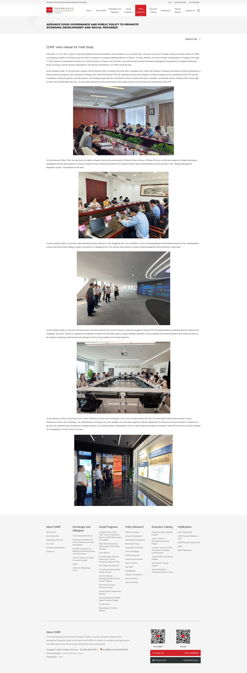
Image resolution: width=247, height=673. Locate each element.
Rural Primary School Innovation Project (107, 586)
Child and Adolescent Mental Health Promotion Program (109, 599)
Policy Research (141, 10)
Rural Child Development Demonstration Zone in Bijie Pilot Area (109, 546)
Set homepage (194, 2)
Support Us (190, 11)
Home (88, 11)
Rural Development (132, 555)
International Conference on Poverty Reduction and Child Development (83, 542)
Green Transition (131, 578)
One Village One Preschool (109, 566)
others (75, 564)
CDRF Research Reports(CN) (189, 542)
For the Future (104, 604)
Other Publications (185, 550)
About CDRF (101, 11)
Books (180, 546)
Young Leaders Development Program (162, 558)
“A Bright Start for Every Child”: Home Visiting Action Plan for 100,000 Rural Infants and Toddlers (110, 536)
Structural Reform (131, 582)
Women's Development (133, 575)
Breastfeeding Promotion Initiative (108, 609)
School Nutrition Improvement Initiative (110, 592)
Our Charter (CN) (52, 536)
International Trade (132, 544)
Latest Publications (185, 532)
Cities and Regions (132, 551)
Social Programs (128, 10)
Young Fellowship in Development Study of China (162, 571)
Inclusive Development (133, 536)
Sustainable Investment (134, 548)
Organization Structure (54, 540)
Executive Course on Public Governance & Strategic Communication (162, 550)
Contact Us (50, 551)
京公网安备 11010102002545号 (115, 650)
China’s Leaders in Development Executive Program (160, 541)
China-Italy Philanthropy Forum (81, 569)
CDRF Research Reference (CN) (188, 537)
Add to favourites (180, 2)
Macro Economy (131, 563)
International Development (135, 540)
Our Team (50, 544)
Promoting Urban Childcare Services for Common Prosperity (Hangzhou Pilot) (109, 559)
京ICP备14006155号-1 (89, 650)
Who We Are (51, 532)
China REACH (104, 553)
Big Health (129, 567)
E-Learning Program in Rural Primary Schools (109, 571)
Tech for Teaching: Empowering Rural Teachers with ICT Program (109, 578)
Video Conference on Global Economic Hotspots (83, 559)
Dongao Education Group (73, 653)
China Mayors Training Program (160, 564)
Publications (165, 11)
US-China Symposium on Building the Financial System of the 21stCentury (84, 551)
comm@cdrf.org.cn (191, 660)
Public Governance (132, 532)
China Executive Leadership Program (162, 533)
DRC (61, 657)
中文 (169, 2)
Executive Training (153, 10)
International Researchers (55, 548)
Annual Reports (178, 10)
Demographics (130, 571)
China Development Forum (82, 536)
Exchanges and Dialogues (114, 10)
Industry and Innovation (134, 559)
